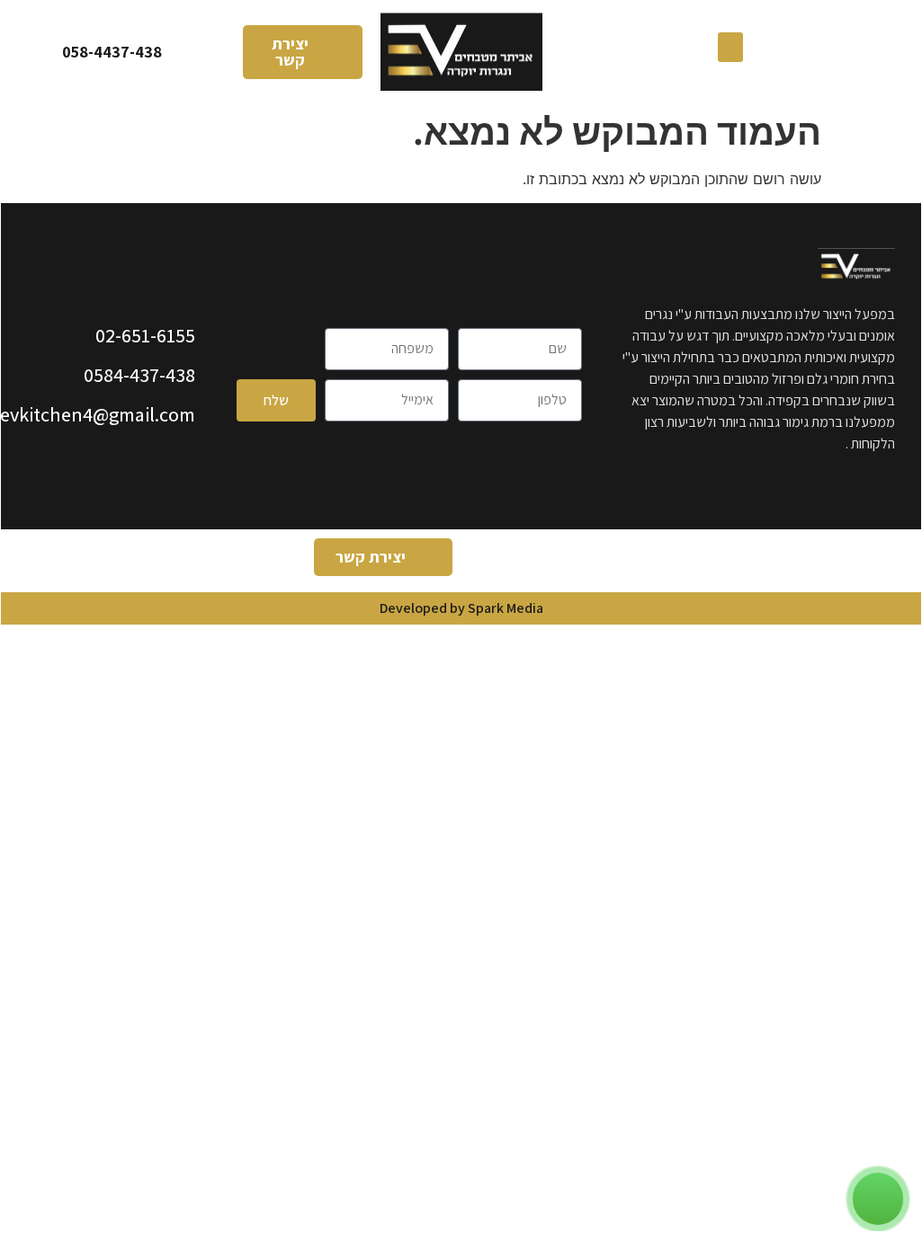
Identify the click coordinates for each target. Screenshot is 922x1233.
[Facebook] (591, 560)
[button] (730, 47)
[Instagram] (542, 560)
